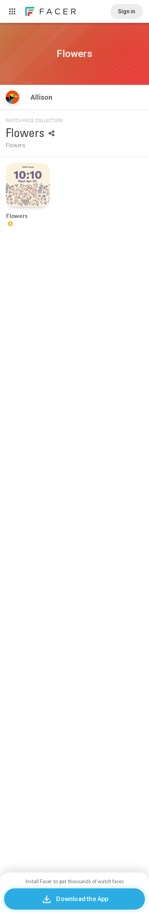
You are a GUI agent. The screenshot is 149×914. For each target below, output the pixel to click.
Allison (42, 97)
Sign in (126, 11)
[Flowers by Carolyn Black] (28, 185)
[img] (12, 97)
